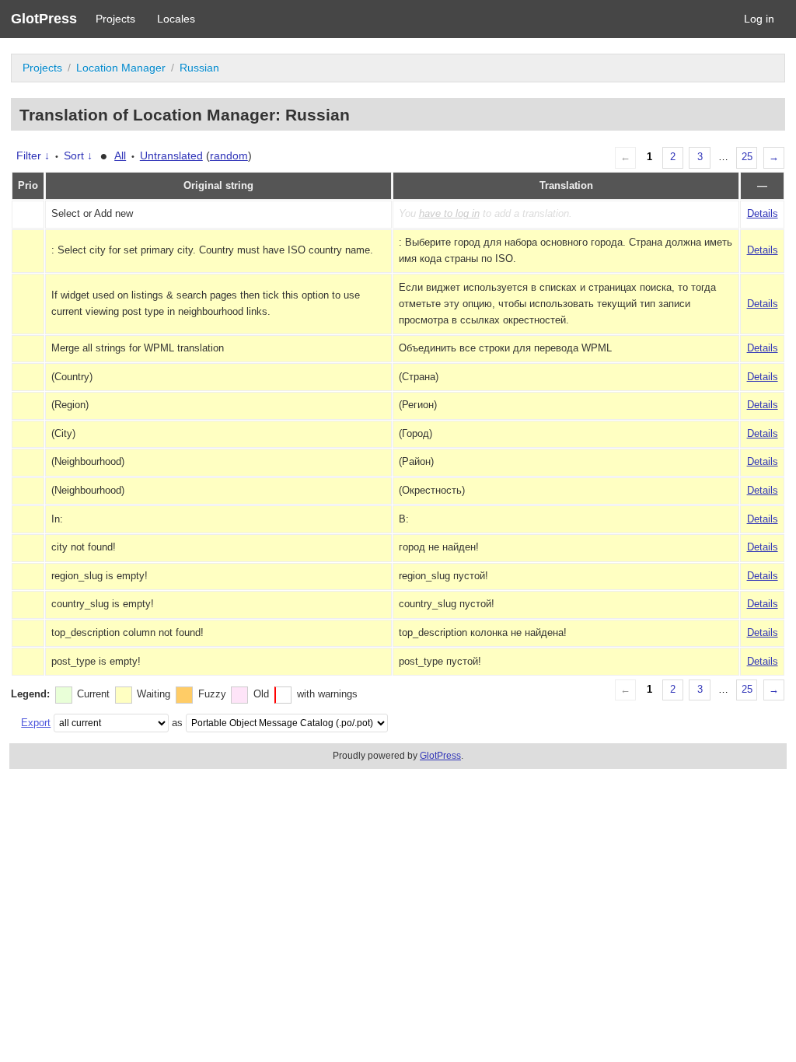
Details (762, 213)
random (229, 155)
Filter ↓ (33, 155)
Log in (759, 18)
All (120, 155)
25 (747, 157)
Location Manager (121, 67)
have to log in (449, 213)
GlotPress (44, 18)
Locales (176, 18)
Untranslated (171, 155)
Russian (199, 67)
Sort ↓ (78, 155)
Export (36, 722)
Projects (115, 18)
